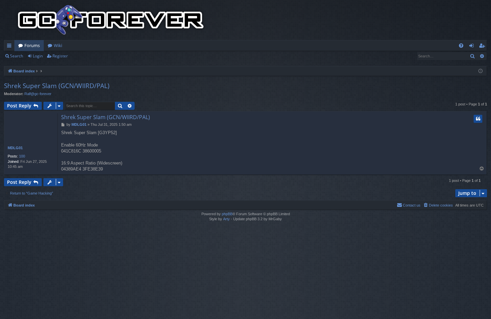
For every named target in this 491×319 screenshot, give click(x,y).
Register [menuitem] (483, 46)
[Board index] (111, 20)
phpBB (227, 214)
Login (38, 56)
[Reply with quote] (478, 119)
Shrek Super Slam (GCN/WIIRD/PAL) (57, 85)
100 (22, 156)
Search (16, 56)
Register (60, 56)
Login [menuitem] (473, 46)
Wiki (58, 45)
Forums (32, 45)
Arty (226, 219)
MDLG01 (15, 148)
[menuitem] (461, 45)
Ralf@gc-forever (37, 94)
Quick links (10, 46)
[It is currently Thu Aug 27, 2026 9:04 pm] (480, 71)
